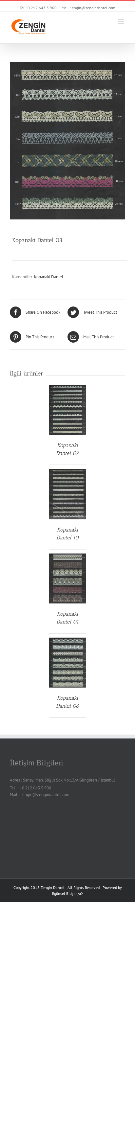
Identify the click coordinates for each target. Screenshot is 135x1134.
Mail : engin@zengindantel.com (88, 7)
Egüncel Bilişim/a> (67, 893)
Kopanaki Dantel (48, 277)
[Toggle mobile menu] (121, 21)
